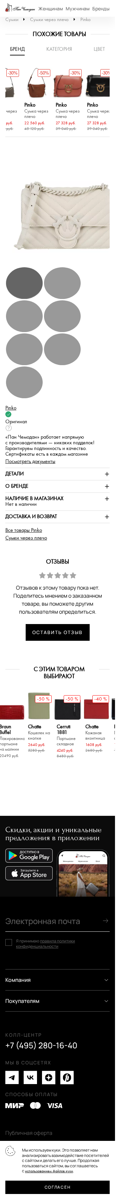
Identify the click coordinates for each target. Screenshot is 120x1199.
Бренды (101, 8)
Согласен (57, 1187)
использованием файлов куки (49, 1171)
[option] (36, 100)
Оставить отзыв (57, 632)
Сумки (11, 19)
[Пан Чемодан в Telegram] (12, 1077)
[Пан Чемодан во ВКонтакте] (30, 1077)
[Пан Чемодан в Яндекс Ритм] (67, 1077)
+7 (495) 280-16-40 (41, 1045)
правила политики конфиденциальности (45, 943)
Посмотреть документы (30, 461)
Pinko (85, 19)
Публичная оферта (28, 1133)
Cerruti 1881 (66, 735)
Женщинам (50, 8)
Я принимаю (45, 943)
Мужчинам (78, 8)
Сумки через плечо (49, 19)
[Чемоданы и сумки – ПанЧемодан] (20, 8)
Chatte (39, 732)
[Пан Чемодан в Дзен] (48, 1077)
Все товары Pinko (23, 530)
